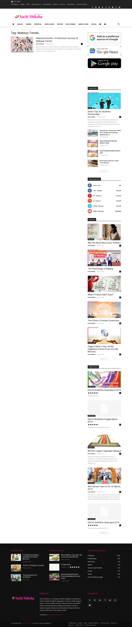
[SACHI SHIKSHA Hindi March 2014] (104, 379)
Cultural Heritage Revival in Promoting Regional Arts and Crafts (70, 576)
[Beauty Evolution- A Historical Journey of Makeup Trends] (22, 44)
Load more (104, 171)
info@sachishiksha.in (55, 615)
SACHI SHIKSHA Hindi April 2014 (103, 522)
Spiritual (38, 24)
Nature (60, 24)
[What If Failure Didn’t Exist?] (104, 284)
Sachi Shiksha (40, 44)
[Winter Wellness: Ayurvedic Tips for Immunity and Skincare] (54, 557)
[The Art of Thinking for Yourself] (16, 567)
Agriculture (83, 24)
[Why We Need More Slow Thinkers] (104, 232)
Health (20, 24)
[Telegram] (112, 7)
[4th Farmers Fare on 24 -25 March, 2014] (104, 475)
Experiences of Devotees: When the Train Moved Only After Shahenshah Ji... (110, 133)
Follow (118, 190)
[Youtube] (119, 7)
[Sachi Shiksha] (23, 597)
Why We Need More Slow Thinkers (104, 243)
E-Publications (66, 564)
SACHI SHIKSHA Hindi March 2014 (104, 390)
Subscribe (118, 211)
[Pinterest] (105, 7)
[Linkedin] (99, 7)
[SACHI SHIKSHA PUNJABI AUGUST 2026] (93, 143)
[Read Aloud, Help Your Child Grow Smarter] (93, 163)
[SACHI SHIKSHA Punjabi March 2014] (104, 408)
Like (120, 185)
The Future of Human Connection (103, 320)
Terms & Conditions (81, 4)
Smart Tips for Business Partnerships (99, 112)
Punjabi (22, 4)
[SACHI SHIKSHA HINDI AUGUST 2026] (93, 153)
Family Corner (91, 343)
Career (28, 24)
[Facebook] (92, 7)
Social (94, 24)
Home (12, 30)
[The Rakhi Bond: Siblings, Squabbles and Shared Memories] (16, 557)
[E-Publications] (54, 567)
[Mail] (102, 7)
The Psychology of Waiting (100, 268)
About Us (62, 4)
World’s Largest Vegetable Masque (104, 451)
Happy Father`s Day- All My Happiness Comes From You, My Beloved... (103, 349)
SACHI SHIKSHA (26, 623)
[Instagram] (95, 7)
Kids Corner (70, 24)
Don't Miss (90, 239)
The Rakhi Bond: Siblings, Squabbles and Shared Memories (31, 557)
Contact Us (55, 4)
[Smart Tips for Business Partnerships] (104, 101)
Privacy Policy (70, 4)
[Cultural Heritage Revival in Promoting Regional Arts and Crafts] (54, 576)
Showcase (90, 265)
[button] (118, 24)
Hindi (28, 4)
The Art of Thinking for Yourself (33, 565)
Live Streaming (47, 4)
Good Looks (49, 24)
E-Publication (91, 386)
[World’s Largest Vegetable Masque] (104, 440)
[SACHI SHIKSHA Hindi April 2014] (104, 511)
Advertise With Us (36, 4)
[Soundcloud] (109, 7)
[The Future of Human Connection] (104, 310)
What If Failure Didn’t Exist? (101, 294)
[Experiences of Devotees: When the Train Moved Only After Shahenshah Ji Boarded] (93, 133)
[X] (116, 7)
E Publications (14, 4)
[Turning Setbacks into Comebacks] (16, 577)
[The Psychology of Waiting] (104, 258)
